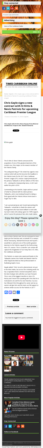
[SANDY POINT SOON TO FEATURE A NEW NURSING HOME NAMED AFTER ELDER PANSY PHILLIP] (29, 365)
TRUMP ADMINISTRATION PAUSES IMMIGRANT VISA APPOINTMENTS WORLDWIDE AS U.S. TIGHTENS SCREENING (19, 380)
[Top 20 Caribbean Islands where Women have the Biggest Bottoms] (7, 412)
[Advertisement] (21, 56)
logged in (17, 318)
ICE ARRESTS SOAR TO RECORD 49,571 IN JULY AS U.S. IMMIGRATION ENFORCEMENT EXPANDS (20, 386)
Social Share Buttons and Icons (12, 447)
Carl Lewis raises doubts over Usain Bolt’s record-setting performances (19, 416)
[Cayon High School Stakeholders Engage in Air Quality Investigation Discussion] (22, 365)
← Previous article (12, 306)
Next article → (32, 306)
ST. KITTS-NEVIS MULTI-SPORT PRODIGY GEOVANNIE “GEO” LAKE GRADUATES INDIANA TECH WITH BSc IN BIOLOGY (19, 391)
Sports (26, 117)
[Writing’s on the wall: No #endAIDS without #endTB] (15, 359)
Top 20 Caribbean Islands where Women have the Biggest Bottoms (24, 409)
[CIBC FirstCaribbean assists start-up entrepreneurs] (29, 359)
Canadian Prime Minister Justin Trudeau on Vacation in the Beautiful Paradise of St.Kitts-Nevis (25, 404)
